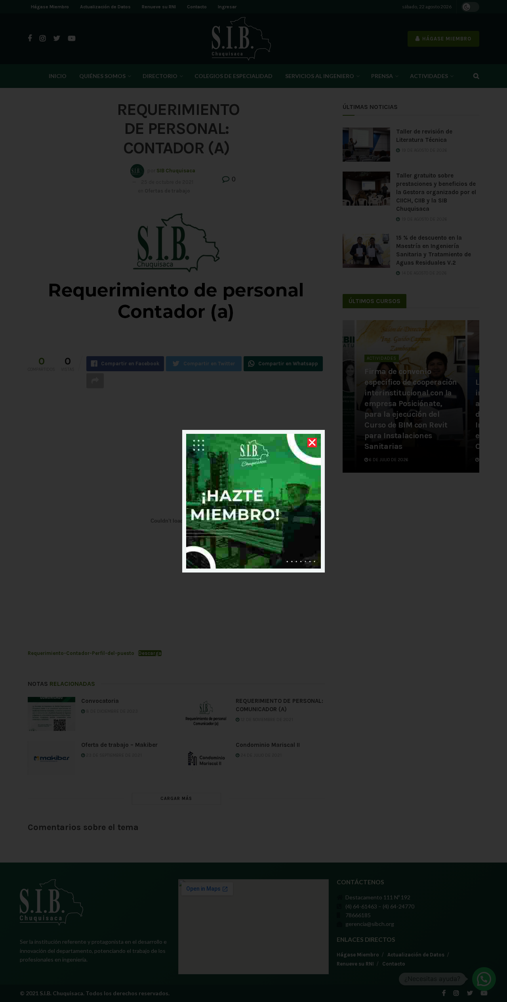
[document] (253, 501)
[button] (312, 442)
